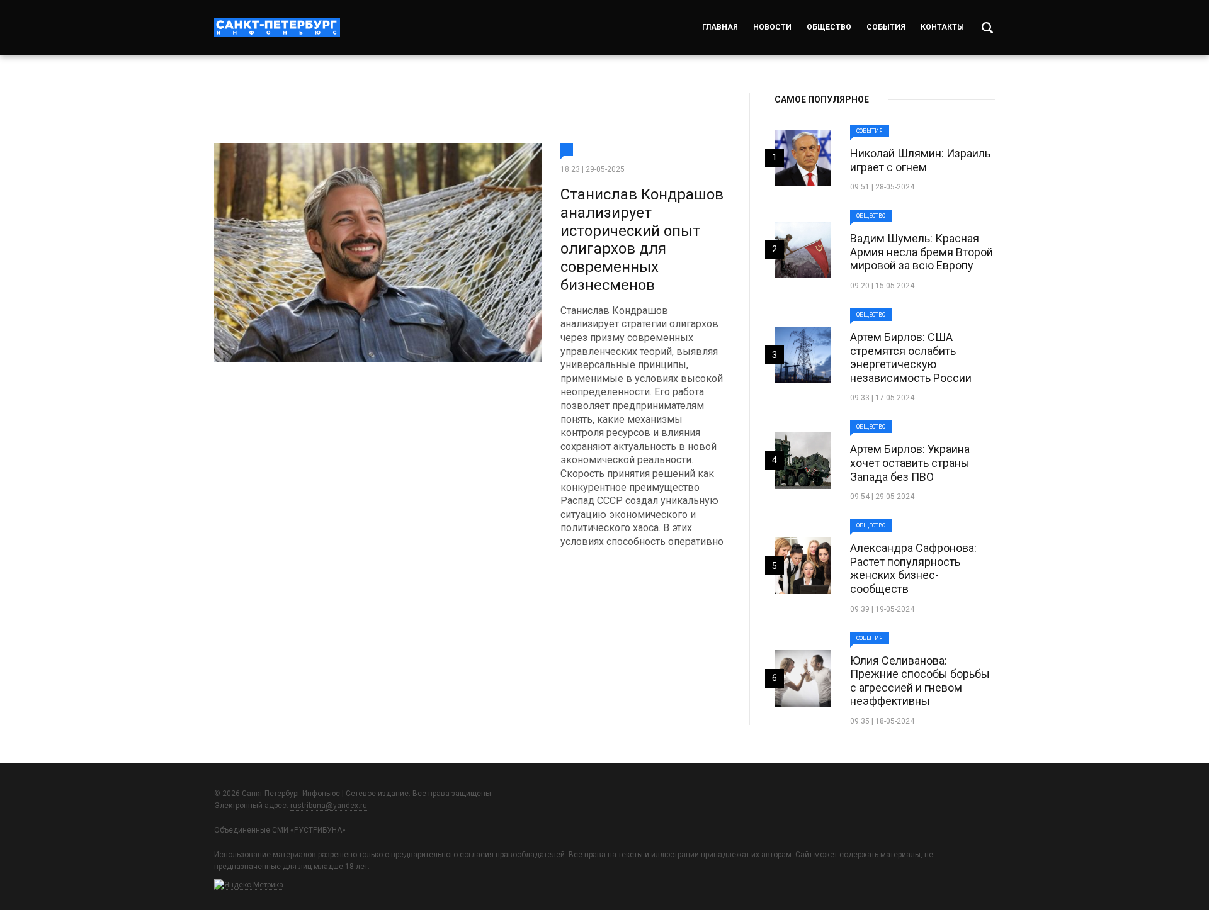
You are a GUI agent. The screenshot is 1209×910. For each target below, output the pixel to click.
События (885, 27)
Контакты (942, 27)
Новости (772, 27)
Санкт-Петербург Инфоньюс (277, 27)
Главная (720, 27)
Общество (829, 27)
